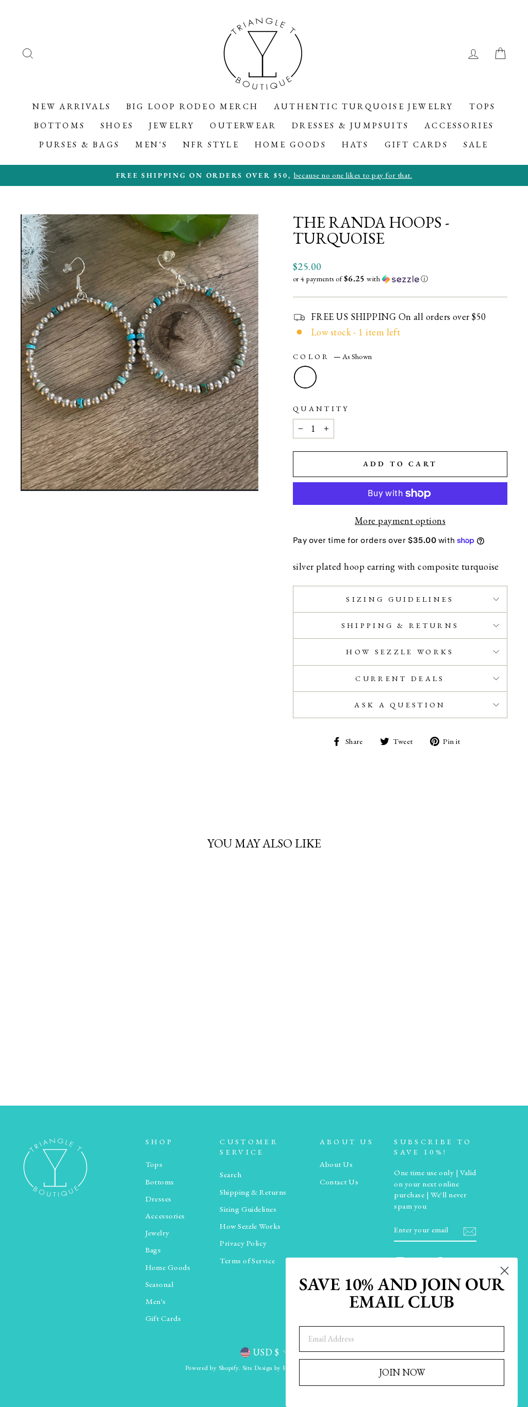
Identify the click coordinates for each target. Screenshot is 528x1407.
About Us (336, 1164)
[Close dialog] (505, 1271)
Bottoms (59, 125)
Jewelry (171, 125)
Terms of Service (247, 1261)
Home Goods (290, 144)
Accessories (459, 125)
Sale (476, 144)
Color (332, 356)
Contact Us (339, 1182)
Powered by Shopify (212, 1367)
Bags (153, 1250)
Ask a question (400, 704)
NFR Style (211, 144)
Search (230, 1174)
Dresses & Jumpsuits (350, 125)
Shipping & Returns (400, 625)
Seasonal (159, 1284)
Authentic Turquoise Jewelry (363, 106)
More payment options (400, 521)
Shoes (117, 125)
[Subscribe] (469, 1231)
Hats (355, 144)
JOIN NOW (402, 1372)
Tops (482, 106)
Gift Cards (416, 144)
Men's (151, 144)
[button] (400, 279)
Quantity (321, 408)
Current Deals (399, 678)
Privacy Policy (243, 1243)
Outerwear (243, 125)
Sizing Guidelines (400, 599)
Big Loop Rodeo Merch (192, 106)
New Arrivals (71, 106)
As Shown (305, 377)
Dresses (158, 1199)
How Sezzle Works (400, 651)
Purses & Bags (79, 144)
